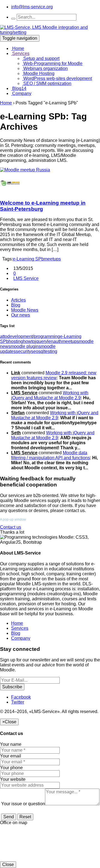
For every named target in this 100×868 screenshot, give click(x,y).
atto (3, 336)
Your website (13, 779)
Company (21, 93)
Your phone (11, 767)
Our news (20, 315)
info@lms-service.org (32, 6)
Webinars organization (45, 68)
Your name (10, 744)
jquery (41, 341)
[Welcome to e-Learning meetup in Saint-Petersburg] (25, 169)
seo (34, 351)
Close (8, 864)
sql (41, 351)
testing (50, 351)
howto (29, 341)
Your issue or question (23, 803)
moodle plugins (26, 346)
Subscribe (12, 686)
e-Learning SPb (28, 259)
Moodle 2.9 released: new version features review (53, 375)
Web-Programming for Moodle (52, 63)
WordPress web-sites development (57, 78)
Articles (18, 300)
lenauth (54, 341)
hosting (16, 341)
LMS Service (26, 278)
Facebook (21, 697)
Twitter (17, 702)
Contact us (10, 527)
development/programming (33, 336)
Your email (10, 756)
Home (17, 48)
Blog (18, 88)
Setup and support (40, 58)
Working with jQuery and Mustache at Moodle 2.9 (49, 395)
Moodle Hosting (38, 73)
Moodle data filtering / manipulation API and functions (50, 455)
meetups (52, 259)
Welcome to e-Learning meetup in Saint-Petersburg (43, 206)
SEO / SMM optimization (46, 83)
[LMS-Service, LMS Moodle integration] (50, 32)
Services (20, 53)
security (23, 351)
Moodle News (24, 310)
